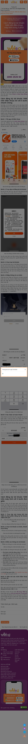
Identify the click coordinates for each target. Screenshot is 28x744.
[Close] (25, 369)
